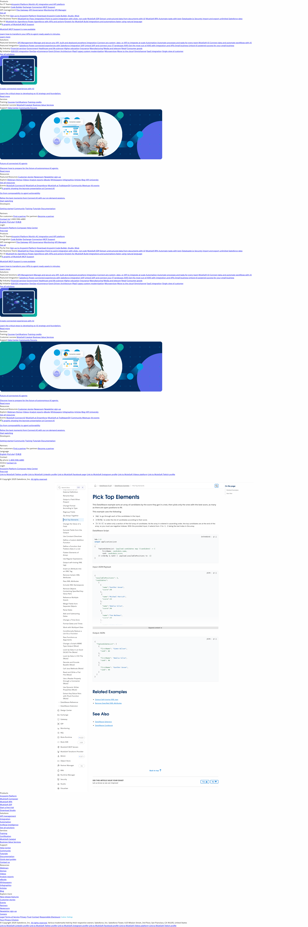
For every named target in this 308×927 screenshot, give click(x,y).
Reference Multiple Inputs (70, 598)
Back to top (154, 770)
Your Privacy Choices (9, 920)
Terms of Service (12, 917)
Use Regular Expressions (72, 559)
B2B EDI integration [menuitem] (20, 51)
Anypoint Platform (8, 796)
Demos (3, 871)
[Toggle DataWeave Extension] (59, 706)
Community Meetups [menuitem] (80, 185)
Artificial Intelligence (9, 825)
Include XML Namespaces (73, 585)
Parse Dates (67, 610)
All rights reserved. (39, 922)
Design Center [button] (66, 710)
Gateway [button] (64, 719)
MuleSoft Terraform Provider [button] (72, 752)
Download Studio (8, 810)
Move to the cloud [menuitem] (125, 51)
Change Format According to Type (70, 507)
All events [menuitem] (95, 185)
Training (28, 208)
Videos (3, 873)
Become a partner (46, 216)
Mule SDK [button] (64, 742)
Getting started (7, 208)
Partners (3, 905)
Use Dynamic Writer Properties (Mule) (71, 688)
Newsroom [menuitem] (39, 177)
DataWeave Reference (69, 702)
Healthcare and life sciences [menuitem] (51, 48)
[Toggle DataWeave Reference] (59, 702)
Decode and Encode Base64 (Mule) (71, 663)
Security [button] (64, 779)
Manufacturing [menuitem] (96, 48)
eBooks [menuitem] (47, 180)
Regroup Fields (69, 512)
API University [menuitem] (92, 180)
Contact (35, 917)
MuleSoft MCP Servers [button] (69, 747)
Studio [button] (63, 784)
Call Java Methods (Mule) (73, 668)
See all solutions (7, 827)
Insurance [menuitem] (84, 48)
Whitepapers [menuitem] (56, 180)
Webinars (4, 868)
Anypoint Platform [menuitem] (8, 228)
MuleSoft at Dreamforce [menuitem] (36, 185)
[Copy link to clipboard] (90, 691)
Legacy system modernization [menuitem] (90, 51)
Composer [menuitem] (22, 228)
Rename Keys (68, 496)
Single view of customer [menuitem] (172, 51)
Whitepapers (6, 882)
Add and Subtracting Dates (71, 615)
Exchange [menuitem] (27, 7)
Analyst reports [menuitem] (36, 180)
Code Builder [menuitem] (16, 7)
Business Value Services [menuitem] (43, 105)
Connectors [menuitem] (37, 7)
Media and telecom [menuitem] (112, 48)
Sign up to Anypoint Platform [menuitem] (23, 16)
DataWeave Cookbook (104, 725)
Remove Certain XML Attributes (71, 576)
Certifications (21, 102)
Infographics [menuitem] (68, 180)
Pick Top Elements (71, 520)
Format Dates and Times (72, 624)
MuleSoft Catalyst (8, 839)
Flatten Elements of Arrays (71, 553)
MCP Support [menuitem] (49, 7)
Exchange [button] (64, 715)
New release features (9, 897)
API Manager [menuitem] (60, 10)
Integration (5, 819)
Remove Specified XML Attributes (108, 703)
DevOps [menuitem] (32, 51)
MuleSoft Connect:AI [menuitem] (15, 185)
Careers (3, 914)
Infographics (5, 885)
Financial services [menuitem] (18, 48)
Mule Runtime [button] (66, 737)
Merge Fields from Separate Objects (70, 605)
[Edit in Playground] (216, 537)
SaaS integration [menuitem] (154, 51)
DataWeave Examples (122, 486)
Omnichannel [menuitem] (140, 51)
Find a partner (19, 216)
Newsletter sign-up (8, 911)
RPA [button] (62, 770)
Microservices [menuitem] (111, 51)
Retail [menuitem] (123, 48)
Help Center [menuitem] (13, 108)
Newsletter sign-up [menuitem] (52, 177)
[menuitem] (154, 19)
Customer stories (7, 899)
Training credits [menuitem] (35, 102)
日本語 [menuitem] (18, 222)
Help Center (5, 848)
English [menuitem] (7, 222)
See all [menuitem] (3, 13)
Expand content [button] (154, 628)
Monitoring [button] (65, 728)
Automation (5, 822)
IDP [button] (62, 724)
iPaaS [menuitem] (74, 51)
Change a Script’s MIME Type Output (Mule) (72, 644)
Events (3, 902)
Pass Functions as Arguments (70, 638)
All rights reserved (39, 479)
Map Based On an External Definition (70, 490)
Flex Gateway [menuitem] (22, 10)
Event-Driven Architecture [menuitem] (60, 51)
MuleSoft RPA (6, 801)
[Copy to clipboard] (214, 537)
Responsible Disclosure (50, 917)
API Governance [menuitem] (36, 10)
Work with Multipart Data (73, 627)
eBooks (3, 879)
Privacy (23, 917)
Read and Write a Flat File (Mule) (71, 673)
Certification (5, 836)
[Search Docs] (216, 486)
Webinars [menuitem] (11, 180)
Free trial (4, 230)
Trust (29, 917)
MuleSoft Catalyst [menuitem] (24, 105)
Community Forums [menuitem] (28, 108)
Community (19, 208)
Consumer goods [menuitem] (134, 48)
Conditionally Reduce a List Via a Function (72, 632)
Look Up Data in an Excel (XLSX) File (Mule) (73, 651)
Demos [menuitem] (19, 180)
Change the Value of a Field (72, 525)
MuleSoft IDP (6, 804)
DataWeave (105, 486)
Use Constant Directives (72, 536)
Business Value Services (10, 842)
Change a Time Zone (71, 620)
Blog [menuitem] (83, 180)
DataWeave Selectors (103, 722)
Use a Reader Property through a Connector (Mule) (72, 681)
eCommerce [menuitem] (42, 51)
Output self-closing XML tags (72, 563)
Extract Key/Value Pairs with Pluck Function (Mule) (72, 696)
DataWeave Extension (69, 706)
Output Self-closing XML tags (106, 699)
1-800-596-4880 (16, 460)
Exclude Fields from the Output (72, 531)
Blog (2, 891)
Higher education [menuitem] (72, 48)
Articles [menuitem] (77, 180)
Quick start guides (8, 859)
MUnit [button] (63, 756)
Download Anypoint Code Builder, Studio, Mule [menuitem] (58, 16)
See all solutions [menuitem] (7, 54)
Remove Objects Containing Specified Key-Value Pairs (73, 591)
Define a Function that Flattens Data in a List (72, 547)
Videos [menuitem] (26, 180)
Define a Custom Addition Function (73, 541)
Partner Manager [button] (67, 765)
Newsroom (5, 908)
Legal (2, 917)
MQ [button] (62, 733)
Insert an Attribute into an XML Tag (72, 570)
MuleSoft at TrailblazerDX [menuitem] (59, 185)
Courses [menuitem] (11, 102)
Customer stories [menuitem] (25, 177)
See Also (229, 493)
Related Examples (232, 490)
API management (8, 816)
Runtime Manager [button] (68, 775)
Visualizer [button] (64, 788)
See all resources (7, 182)
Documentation (48, 208)
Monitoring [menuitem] (49, 10)
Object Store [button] (66, 761)
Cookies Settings (67, 917)
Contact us (5, 862)
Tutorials (37, 208)
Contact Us (5, 219)
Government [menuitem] (32, 48)
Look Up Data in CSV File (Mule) (73, 657)
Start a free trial (7, 807)
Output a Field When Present (71, 500)
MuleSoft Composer (9, 799)
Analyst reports (7, 876)
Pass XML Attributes (71, 581)
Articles (3, 888)
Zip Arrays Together (70, 516)
